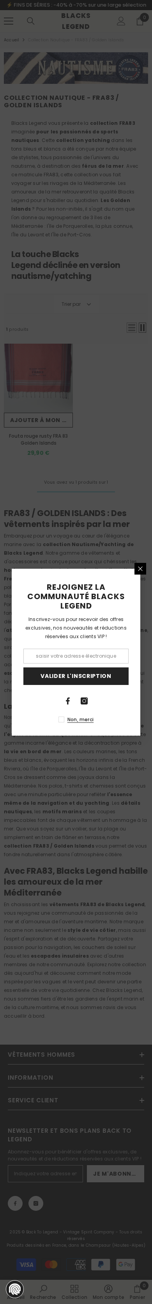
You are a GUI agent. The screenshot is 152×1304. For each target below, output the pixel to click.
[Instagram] (84, 701)
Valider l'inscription (76, 676)
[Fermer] (140, 569)
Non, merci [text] (80, 719)
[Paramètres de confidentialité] (15, 1289)
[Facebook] (68, 701)
